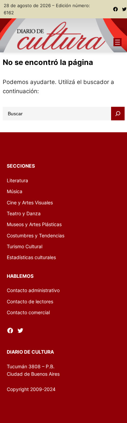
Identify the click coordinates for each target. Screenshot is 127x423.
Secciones (21, 166)
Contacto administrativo (33, 290)
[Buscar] (118, 113)
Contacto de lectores (30, 301)
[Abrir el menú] (117, 42)
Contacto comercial (28, 312)
